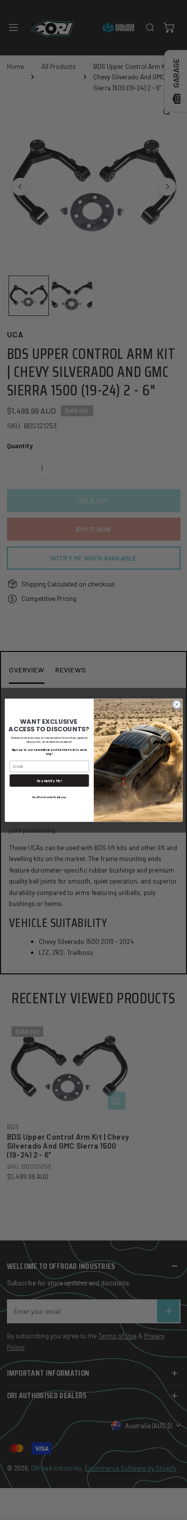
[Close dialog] (177, 704)
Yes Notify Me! (49, 780)
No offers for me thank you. (49, 796)
